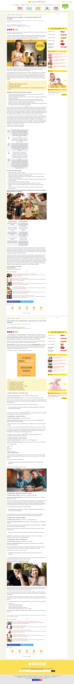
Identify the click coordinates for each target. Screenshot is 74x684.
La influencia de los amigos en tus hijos (18, 286)
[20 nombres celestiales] (57, 383)
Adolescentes (17, 318)
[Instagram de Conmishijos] (8, 29)
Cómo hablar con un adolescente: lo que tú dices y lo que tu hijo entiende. (24, 273)
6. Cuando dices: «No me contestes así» (16, 388)
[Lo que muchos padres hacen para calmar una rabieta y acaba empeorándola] (50, 60)
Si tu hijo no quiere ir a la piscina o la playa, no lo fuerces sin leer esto (60, 57)
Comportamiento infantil (19, 14)
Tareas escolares (48, 5)
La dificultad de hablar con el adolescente (19, 625)
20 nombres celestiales (57, 390)
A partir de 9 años (51, 40)
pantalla (43, 503)
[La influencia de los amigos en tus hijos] (9, 288)
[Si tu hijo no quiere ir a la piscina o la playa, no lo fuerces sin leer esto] (50, 57)
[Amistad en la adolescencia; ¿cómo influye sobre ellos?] (9, 292)
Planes (59, 5)
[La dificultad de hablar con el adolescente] (9, 627)
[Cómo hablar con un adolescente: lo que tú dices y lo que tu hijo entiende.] (9, 275)
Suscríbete (64, 94)
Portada (9, 14)
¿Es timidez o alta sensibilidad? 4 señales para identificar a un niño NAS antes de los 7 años (59, 66)
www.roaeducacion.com (11, 267)
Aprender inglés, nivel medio (51, 47)
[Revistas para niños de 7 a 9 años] (38, 8)
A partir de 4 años (51, 34)
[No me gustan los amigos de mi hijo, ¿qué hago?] (9, 279)
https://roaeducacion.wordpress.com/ (14, 268)
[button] (49, 81)
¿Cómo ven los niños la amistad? (15, 85)
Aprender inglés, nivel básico (51, 44)
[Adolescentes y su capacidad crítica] (9, 635)
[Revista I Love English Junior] (63, 347)
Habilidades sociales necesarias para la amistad (18, 83)
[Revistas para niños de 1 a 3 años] (20, 8)
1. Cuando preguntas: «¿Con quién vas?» (16, 381)
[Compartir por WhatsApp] (17, 29)
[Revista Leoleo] (63, 341)
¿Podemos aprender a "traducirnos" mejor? (17, 389)
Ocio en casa (33, 5)
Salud (54, 5)
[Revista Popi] (63, 335)
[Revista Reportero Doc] (63, 344)
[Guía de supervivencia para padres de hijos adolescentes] (9, 631)
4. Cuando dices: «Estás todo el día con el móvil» (18, 385)
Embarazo (17, 5)
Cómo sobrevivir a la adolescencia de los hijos (20, 638)
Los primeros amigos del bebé (17, 282)
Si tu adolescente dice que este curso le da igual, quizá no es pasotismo (60, 357)
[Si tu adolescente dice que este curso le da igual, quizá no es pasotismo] (50, 357)
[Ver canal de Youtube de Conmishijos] (13, 29)
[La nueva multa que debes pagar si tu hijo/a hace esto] (50, 370)
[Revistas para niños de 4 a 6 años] (29, 8)
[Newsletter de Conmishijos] (15, 29)
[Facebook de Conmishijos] (11, 29)
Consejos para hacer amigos (14, 86)
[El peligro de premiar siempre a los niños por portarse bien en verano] (50, 54)
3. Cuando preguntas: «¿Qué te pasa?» (16, 384)
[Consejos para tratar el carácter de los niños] (57, 80)
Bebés (27, 5)
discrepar (42, 546)
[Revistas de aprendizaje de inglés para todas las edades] (56, 8)
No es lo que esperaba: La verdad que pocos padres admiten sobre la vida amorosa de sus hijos (59, 367)
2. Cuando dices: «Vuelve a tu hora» (15, 383)
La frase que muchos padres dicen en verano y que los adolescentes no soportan (25, 621)
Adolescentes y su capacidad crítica (18, 634)
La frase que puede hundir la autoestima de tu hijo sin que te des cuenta (60, 360)
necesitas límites (40, 420)
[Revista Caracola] (63, 338)
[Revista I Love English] (63, 47)
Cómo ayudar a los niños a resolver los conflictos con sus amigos (23, 295)
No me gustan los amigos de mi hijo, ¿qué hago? (20, 278)
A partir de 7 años (51, 37)
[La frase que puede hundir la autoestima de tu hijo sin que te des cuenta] (50, 360)
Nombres (23, 5)
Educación (40, 5)
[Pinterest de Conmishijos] (10, 29)
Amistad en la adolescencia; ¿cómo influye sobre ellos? (21, 291)
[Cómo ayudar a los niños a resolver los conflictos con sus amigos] (9, 296)
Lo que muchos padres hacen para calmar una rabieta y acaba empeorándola (59, 60)
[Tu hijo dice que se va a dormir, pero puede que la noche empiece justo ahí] (50, 63)
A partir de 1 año (51, 31)
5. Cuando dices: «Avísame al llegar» (16, 387)
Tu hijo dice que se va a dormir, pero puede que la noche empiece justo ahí (60, 63)
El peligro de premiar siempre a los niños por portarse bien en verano (59, 53)
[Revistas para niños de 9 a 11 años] (47, 8)
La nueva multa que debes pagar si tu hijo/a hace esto (60, 370)
